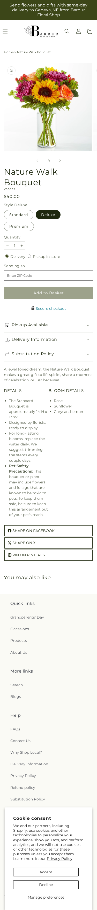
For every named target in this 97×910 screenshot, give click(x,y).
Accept (46, 872)
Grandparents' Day (27, 617)
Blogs (15, 696)
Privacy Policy (59, 858)
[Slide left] (37, 160)
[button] (67, 31)
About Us (18, 652)
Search (16, 685)
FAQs (15, 729)
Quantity (12, 237)
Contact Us (20, 740)
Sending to (22, 266)
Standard (18, 214)
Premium (18, 226)
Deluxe (48, 214)
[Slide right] (60, 160)
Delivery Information (29, 764)
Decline (46, 884)
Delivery (18, 256)
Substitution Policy (27, 799)
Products (18, 640)
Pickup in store (46, 256)
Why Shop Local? (26, 752)
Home (9, 52)
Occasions (19, 629)
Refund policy (22, 787)
